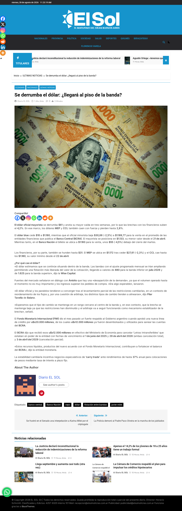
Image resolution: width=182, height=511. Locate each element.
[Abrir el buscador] (164, 42)
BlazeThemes (28, 506)
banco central (35, 404)
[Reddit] (45, 217)
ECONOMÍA (19, 87)
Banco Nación (54, 404)
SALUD (98, 38)
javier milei (116, 404)
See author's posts (54, 384)
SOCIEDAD (86, 38)
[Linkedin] (39, 217)
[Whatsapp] (33, 217)
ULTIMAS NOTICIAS (47, 87)
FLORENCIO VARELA (91, 46)
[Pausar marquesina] (166, 60)
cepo (67, 404)
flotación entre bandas (95, 404)
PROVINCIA (57, 38)
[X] (22, 217)
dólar (77, 404)
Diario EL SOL (23, 101)
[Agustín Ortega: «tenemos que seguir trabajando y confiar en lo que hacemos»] (106, 63)
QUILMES (125, 38)
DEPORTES (111, 38)
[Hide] (1, 58)
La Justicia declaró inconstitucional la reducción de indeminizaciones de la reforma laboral (52, 58)
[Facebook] (17, 217)
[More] (50, 217)
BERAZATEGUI (141, 38)
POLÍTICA (71, 38)
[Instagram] (28, 217)
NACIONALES (40, 38)
